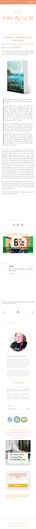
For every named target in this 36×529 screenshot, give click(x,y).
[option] (18, 245)
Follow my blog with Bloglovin (9, 322)
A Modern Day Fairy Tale (15, 523)
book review (21, 220)
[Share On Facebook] (18, 225)
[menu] (2, 2)
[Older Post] (32, 312)
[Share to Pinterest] (22, 225)
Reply (11, 274)
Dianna (11, 266)
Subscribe (18, 485)
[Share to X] (14, 225)
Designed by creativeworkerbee (18, 525)
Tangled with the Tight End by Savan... (18, 248)
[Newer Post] (4, 312)
